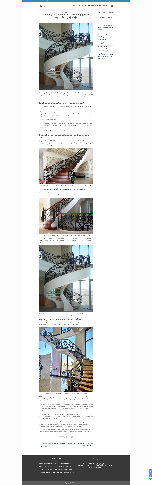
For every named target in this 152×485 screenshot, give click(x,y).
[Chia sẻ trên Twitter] (63, 437)
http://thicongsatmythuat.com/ (98, 470)
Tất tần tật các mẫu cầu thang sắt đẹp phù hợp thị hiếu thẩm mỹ (66, 189)
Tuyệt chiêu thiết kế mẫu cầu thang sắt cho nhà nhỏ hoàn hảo (105, 42)
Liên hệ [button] (150, 473)
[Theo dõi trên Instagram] (109, 1)
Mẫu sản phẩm (92, 5)
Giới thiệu (84, 5)
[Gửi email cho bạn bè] (66, 437)
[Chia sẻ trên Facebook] (60, 437)
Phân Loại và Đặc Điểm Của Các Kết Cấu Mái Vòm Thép (105, 35)
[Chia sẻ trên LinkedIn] (72, 437)
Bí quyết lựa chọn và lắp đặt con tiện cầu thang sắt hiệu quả (105, 27)
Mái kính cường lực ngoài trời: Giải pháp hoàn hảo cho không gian (105, 56)
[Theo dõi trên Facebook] (107, 1)
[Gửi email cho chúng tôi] (112, 1)
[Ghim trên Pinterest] (69, 437)
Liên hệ (105, 5)
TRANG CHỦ (76, 5)
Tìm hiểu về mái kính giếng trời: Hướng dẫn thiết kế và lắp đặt (104, 49)
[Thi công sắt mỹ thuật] (55, 5)
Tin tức (99, 5)
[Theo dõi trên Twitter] (110, 1)
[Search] (112, 6)
